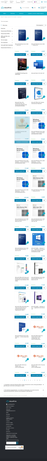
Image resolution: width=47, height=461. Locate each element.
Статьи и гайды (9, 422)
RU (36, 2)
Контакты (8, 431)
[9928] (28, 171)
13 (39, 380)
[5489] (44, 54)
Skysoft (2, 16)
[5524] (28, 346)
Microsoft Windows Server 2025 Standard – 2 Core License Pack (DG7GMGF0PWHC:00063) (38, 132)
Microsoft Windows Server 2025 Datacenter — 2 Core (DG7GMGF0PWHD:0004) (38, 162)
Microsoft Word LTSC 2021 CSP (37, 73)
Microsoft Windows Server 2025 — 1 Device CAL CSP (38, 190)
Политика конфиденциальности (10, 410)
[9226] (44, 375)
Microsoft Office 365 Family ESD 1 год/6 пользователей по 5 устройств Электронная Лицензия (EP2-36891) (22, 308)
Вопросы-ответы (9, 424)
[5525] (44, 83)
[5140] (28, 83)
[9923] (28, 229)
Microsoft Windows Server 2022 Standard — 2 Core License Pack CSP (22, 337)
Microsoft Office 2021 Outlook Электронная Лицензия (37, 103)
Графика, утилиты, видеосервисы (36, 13)
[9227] (28, 375)
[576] (28, 288)
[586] (28, 317)
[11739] (44, 200)
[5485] (44, 288)
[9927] (44, 171)
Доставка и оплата (10, 428)
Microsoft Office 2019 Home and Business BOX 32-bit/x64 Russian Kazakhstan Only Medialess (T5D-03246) (22, 279)
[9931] (44, 142)
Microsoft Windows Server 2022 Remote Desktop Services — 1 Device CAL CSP (38, 278)
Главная (2, 1)
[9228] (44, 346)
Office (4, 13)
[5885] (44, 113)
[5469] (28, 258)
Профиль (44, 1)
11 (34, 380)
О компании (8, 426)
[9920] (44, 229)
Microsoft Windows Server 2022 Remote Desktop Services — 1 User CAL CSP (21, 249)
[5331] (28, 113)
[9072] (28, 54)
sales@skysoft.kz (11, 404)
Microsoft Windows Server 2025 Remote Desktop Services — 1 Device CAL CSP (21, 220)
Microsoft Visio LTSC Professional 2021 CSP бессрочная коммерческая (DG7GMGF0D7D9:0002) (21, 104)
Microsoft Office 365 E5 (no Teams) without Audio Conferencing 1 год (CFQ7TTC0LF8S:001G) (37, 337)
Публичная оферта (10, 406)
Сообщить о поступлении (22, 141)
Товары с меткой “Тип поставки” (10, 16)
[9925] (28, 200)
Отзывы (28, 1)
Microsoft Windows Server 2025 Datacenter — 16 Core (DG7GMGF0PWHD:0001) (21, 191)
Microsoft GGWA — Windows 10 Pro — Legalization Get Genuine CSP (38, 307)
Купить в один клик (20, 54)
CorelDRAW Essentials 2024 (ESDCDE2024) (20, 132)
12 (37, 380)
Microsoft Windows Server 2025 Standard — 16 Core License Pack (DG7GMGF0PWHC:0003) (22, 162)
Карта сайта (8, 407)
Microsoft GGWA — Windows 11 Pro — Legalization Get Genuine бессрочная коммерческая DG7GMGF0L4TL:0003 (38, 250)
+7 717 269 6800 (25, 7)
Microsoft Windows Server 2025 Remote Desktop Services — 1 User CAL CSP (38, 220)
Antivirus (21, 13)
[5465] (44, 317)
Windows (13, 13)
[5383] (44, 258)
